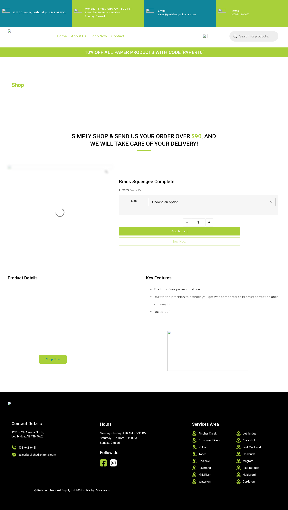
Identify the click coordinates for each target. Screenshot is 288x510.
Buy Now (179, 241)
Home (62, 36)
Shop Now (99, 36)
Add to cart (179, 231)
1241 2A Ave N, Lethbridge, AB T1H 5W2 (39, 12)
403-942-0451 (240, 14)
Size (134, 200)
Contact (117, 36)
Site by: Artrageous (97, 490)
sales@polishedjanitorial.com (177, 14)
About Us (78, 36)
